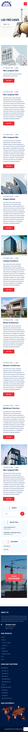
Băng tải (3, 684)
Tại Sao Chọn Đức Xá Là (9, 527)
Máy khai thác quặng (6, 653)
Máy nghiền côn (5, 676)
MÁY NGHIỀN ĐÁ (4, 667)
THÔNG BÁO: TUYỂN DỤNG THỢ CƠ (12, 532)
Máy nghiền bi (5, 695)
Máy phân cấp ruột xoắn (7, 698)
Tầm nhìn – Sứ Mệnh (6, 642)
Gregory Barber (9, 199)
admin (17, 67)
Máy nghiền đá (5, 651)
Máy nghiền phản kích (6, 681)
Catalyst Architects (10, 261)
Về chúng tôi (3, 639)
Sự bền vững (4, 645)
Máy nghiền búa (5, 673)
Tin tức (2, 656)
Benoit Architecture (10, 323)
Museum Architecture (11, 365)
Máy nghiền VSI (5, 670)
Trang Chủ (3, 637)
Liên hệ (2, 659)
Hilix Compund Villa (10, 71)
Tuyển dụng (6, 549)
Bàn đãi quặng (5, 692)
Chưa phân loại (7, 546)
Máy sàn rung (4, 690)
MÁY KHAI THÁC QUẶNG (6, 687)
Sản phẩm (3, 648)
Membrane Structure (11, 408)
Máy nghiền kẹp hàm (6, 679)
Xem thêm (8, 80)
